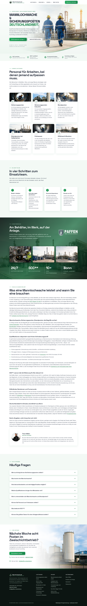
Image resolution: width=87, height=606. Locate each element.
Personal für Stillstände (41, 595)
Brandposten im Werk (41, 585)
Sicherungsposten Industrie (41, 106)
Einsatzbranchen (71, 413)
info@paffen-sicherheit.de (25, 561)
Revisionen (28, 395)
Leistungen (33, 2)
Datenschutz (68, 584)
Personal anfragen (71, 2)
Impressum (68, 581)
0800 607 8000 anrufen (35, 39)
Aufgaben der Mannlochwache (20, 315)
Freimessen (38, 136)
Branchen (41, 2)
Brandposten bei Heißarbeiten (17, 137)
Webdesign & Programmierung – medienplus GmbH (67, 602)
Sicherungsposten (17, 105)
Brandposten (62, 105)
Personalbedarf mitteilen (16, 553)
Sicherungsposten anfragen (17, 39)
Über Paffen (56, 2)
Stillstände (20, 395)
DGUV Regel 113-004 (35, 301)
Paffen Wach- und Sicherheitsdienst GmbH (23, 11)
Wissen (48, 2)
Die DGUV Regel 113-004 (56, 589)
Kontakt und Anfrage (70, 579)
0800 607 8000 (29, 557)
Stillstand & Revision (64, 136)
